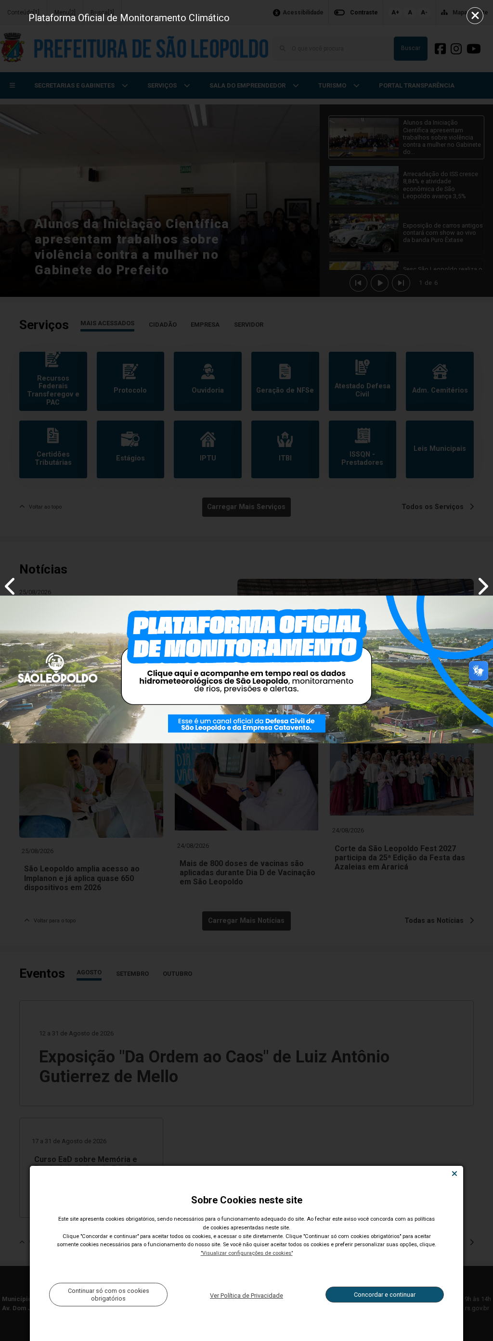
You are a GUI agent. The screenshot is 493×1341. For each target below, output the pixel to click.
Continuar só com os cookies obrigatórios (108, 1294)
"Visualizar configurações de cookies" (247, 1253)
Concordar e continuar (384, 1294)
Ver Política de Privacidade (246, 1295)
